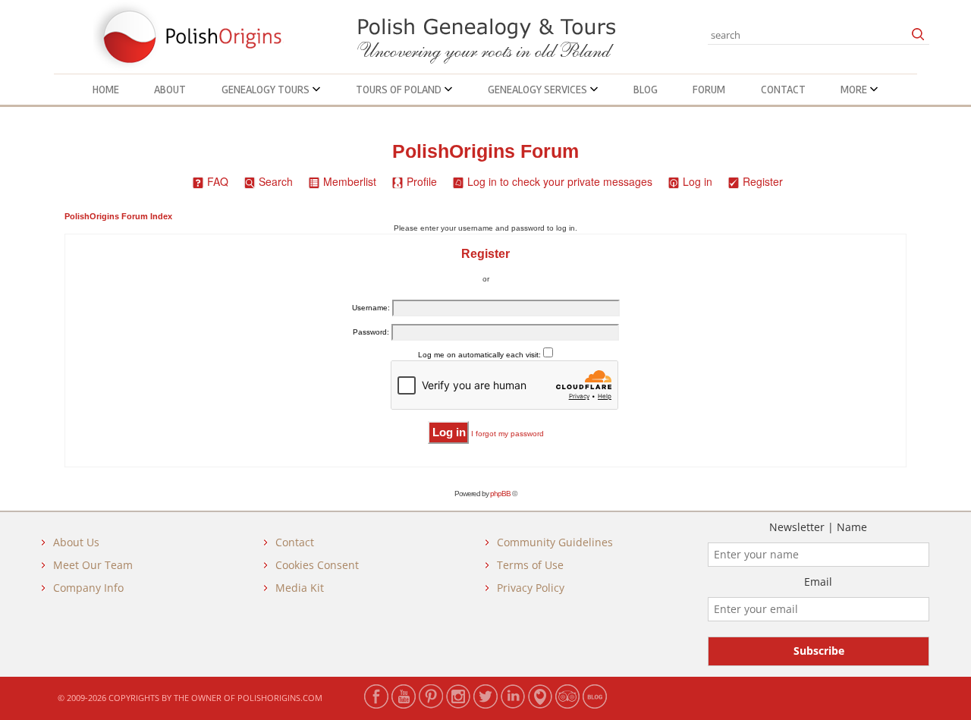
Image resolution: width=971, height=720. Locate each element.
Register (763, 181)
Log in (697, 181)
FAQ (217, 181)
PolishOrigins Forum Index (118, 216)
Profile (422, 181)
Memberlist (349, 181)
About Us (76, 542)
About (170, 89)
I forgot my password (507, 433)
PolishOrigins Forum (485, 151)
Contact (783, 89)
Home (106, 89)
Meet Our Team (93, 565)
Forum (709, 89)
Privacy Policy (530, 587)
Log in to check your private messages (559, 181)
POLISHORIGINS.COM (279, 697)
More (855, 89)
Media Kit (299, 587)
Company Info (88, 587)
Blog (645, 89)
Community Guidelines (555, 542)
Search (276, 181)
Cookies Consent (317, 565)
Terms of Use (530, 565)
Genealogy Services (538, 89)
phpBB (500, 493)
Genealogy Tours (267, 89)
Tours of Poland (400, 89)
